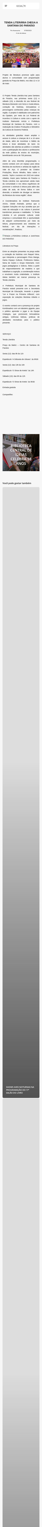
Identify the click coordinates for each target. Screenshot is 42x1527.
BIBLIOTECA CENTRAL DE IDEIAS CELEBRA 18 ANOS (21, 452)
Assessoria (16, 30)
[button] (6, 6)
